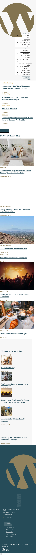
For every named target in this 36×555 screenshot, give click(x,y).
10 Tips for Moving (8, 368)
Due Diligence (25, 59)
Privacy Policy (10, 529)
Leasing (27, 57)
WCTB (8, 523)
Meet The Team (24, 42)
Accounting (25, 72)
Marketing (26, 70)
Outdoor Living (6, 94)
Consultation (25, 74)
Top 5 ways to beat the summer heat (14, 384)
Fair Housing (9, 532)
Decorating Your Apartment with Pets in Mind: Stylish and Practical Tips (17, 119)
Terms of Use (9, 536)
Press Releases (10, 527)
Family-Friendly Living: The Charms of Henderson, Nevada (15, 211)
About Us (26, 33)
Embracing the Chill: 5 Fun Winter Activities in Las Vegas (15, 99)
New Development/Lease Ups (26, 63)
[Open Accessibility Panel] (0, 554)
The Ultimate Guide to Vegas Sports (13, 258)
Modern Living (4, 254)
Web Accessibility (11, 534)
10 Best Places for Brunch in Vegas (13, 334)
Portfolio (26, 76)
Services (26, 48)
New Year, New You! (9, 109)
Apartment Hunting (7, 83)
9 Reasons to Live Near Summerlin (13, 249)
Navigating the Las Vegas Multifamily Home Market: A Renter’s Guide (16, 87)
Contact (26, 77)
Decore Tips (5, 114)
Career (29, 79)
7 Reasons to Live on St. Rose (12, 351)
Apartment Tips (6, 105)
